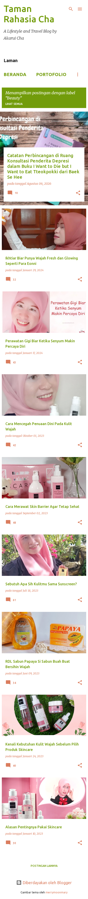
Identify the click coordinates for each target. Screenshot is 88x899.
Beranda (15, 74)
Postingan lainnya (44, 865)
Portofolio (51, 74)
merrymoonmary (56, 892)
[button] (78, 193)
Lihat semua (14, 103)
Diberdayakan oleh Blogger (47, 882)
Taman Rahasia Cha (29, 14)
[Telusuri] (71, 9)
